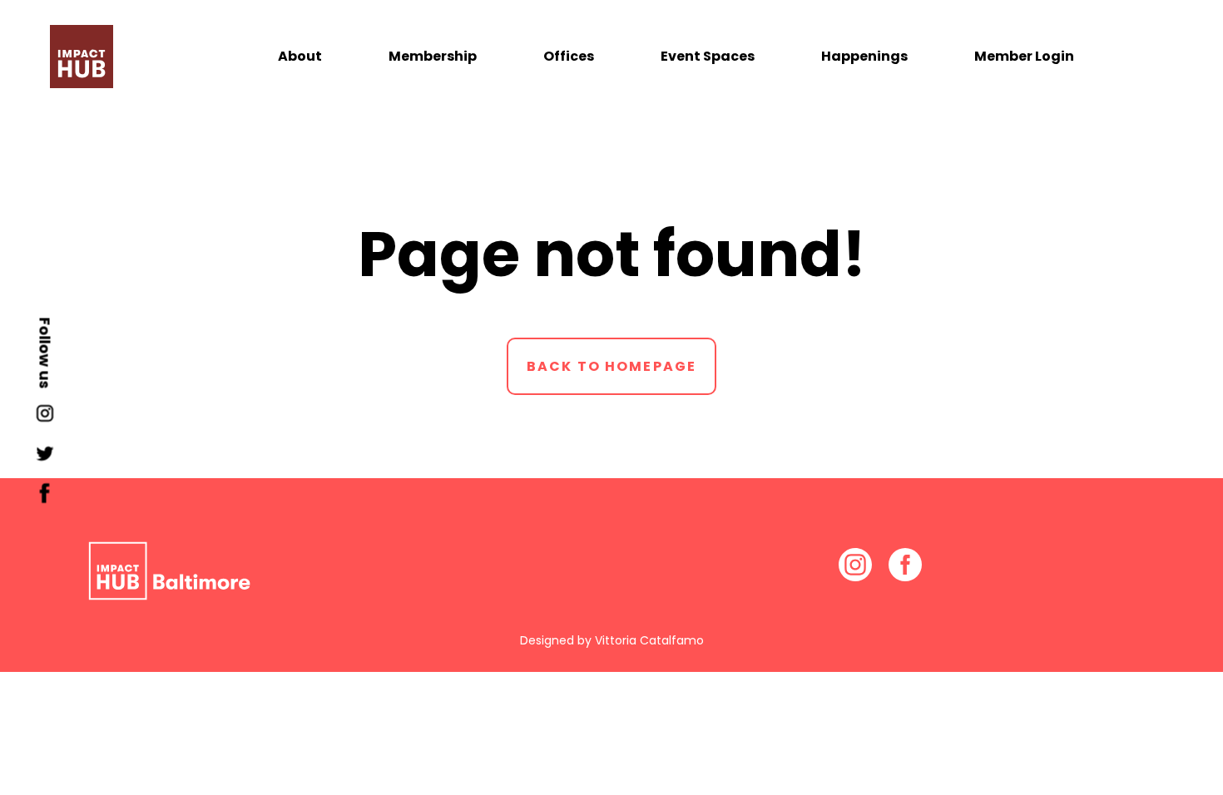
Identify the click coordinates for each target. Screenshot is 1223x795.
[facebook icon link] (45, 498)
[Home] (81, 56)
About (300, 56)
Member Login (1024, 56)
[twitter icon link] (45, 458)
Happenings (864, 56)
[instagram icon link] (45, 418)
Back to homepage (612, 366)
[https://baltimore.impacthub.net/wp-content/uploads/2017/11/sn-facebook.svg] (905, 563)
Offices (568, 56)
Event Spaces (708, 56)
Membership (433, 56)
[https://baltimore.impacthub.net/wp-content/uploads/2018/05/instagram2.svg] (855, 563)
